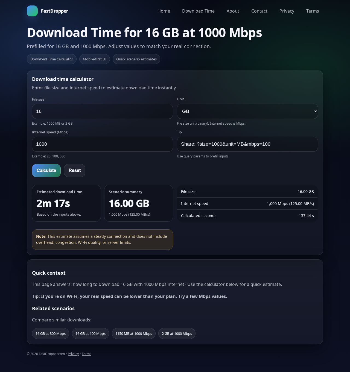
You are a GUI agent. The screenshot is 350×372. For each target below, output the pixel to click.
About (233, 11)
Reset (75, 170)
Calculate (46, 170)
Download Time (198, 11)
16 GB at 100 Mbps (90, 333)
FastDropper (54, 11)
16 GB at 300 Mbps (51, 333)
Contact (259, 11)
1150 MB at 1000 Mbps (133, 333)
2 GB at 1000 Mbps (177, 333)
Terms (312, 11)
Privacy (286, 11)
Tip (179, 132)
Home (164, 11)
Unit (180, 98)
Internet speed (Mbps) (50, 132)
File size (38, 99)
